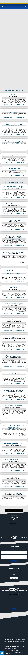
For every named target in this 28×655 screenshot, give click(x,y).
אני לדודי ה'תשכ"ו (13, 155)
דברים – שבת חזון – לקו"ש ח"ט (13, 444)
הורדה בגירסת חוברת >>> (19, 104)
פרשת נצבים (14, 95)
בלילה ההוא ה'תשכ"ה (13, 373)
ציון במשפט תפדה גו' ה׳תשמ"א (13, 186)
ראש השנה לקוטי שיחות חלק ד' (13, 111)
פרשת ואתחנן (13, 337)
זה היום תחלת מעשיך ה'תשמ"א (13, 141)
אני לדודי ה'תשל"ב (14, 169)
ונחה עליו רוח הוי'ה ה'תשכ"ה (13, 460)
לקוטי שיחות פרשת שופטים (13, 493)
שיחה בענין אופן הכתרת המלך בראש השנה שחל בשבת (14, 426)
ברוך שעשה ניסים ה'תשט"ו (13, 406)
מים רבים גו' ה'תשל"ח (13, 270)
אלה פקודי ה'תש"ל (14, 477)
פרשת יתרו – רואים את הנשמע (13, 390)
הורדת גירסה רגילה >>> (8, 104)
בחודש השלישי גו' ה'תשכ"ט (13, 204)
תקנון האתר (8, 653)
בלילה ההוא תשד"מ (14, 220)
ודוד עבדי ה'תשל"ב (14, 320)
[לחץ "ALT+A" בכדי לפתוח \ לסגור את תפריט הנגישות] (2, 653)
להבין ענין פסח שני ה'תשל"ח (14, 304)
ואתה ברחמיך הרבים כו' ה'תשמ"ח (13, 252)
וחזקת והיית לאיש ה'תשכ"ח (13, 236)
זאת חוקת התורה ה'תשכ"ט (13, 356)
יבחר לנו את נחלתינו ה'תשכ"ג (13, 124)
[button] (25, 6)
